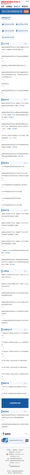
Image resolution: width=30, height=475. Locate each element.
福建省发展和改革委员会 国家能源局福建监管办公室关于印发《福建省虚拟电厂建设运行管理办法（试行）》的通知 (15, 126)
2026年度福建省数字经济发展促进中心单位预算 (14, 184)
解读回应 (25, 6)
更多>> (26, 43)
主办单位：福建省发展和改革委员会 (15, 471)
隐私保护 (21, 450)
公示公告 (6, 43)
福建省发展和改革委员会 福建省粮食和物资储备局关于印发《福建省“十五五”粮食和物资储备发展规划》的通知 (15, 115)
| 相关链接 (21, 105)
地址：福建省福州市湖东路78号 (14, 458)
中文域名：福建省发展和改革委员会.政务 (14, 460)
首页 (2, 6)
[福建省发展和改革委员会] (10, 2)
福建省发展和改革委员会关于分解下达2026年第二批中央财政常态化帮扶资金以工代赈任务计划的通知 (15, 176)
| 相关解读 (11, 117)
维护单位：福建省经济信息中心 (15, 473)
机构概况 (9, 6)
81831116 (17, 462)
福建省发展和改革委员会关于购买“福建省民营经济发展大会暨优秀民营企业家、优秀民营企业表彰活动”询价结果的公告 (15, 75)
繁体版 (27, 1)
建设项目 (6, 411)
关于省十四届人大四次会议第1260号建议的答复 (14, 367)
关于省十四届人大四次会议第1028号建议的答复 (14, 360)
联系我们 (9, 450)
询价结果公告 (5, 83)
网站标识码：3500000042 (15, 452)
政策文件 (6, 100)
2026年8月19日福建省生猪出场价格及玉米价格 (14, 386)
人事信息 (6, 271)
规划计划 (6, 210)
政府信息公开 (6, 18)
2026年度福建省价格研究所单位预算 (11, 198)
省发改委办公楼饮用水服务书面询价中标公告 (14, 65)
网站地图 (15, 450)
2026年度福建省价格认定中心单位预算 (12, 205)
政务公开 (17, 6)
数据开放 (6, 383)
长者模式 (26, 11)
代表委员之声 (7, 329)
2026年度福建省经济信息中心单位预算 (12, 191)
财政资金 (6, 163)
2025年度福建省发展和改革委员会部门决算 (13, 166)
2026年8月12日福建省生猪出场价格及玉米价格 (14, 393)
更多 (26, 433)
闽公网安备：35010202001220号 (16, 454)
